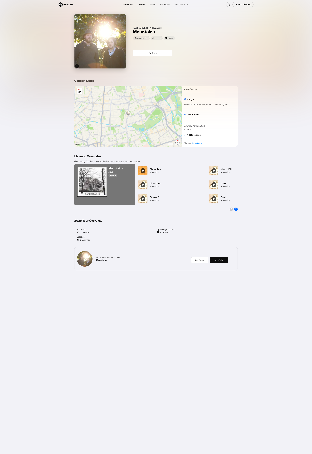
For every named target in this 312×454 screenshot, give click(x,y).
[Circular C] (143, 198)
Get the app (128, 5)
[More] (202, 170)
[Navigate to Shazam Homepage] (65, 4)
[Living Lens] (143, 184)
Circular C (154, 197)
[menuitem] (128, 4)
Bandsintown (197, 143)
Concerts (141, 5)
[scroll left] (231, 209)
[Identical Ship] (213, 170)
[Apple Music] (120, 175)
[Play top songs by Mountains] (77, 66)
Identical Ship (227, 169)
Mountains (154, 172)
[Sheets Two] (143, 170)
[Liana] (213, 184)
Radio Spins (165, 5)
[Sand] (213, 198)
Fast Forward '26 (181, 5)
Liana (223, 183)
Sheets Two (155, 169)
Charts (153, 5)
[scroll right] (236, 209)
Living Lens (155, 183)
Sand (223, 197)
